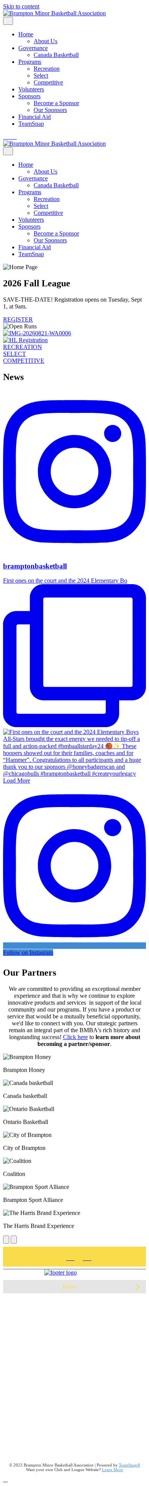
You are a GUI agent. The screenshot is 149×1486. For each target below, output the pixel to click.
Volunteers (31, 89)
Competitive (48, 82)
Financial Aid (34, 117)
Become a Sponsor (56, 103)
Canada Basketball (56, 55)
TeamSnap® (129, 1465)
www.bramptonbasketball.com (74, 1453)
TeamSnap (31, 123)
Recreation (47, 68)
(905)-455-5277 (22, 1418)
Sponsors (29, 96)
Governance (33, 48)
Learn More (112, 1469)
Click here (75, 1037)
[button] (137, 1286)
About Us (45, 41)
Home (25, 34)
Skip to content (21, 6)
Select (41, 75)
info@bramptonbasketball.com (75, 1447)
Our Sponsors (50, 110)
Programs (29, 61)
